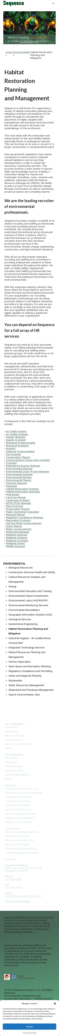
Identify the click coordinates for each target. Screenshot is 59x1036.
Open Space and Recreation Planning (30, 666)
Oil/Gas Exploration (20, 661)
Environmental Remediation (24, 610)
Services (10, 785)
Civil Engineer (13, 454)
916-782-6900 (13, 879)
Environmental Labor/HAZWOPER (28, 600)
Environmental (21, 52)
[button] (55, 1003)
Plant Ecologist (14, 506)
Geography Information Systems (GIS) (30, 614)
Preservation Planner (18, 509)
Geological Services (20, 619)
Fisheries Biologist (16, 483)
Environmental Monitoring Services (28, 605)
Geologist (11, 486)
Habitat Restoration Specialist (23, 491)
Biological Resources (21, 567)
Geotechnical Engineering (23, 624)
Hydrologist (12, 494)
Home (8, 52)
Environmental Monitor (19, 477)
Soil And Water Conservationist (23, 523)
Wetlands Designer (17, 537)
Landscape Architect (18, 500)
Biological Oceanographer (21, 442)
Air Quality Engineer (17, 434)
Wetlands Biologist (16, 534)
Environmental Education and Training (30, 591)
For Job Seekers (14, 723)
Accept (29, 1026)
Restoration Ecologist (18, 520)
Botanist (10, 448)
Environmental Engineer (19, 474)
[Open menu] (53, 3)
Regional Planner (15, 514)
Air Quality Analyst (16, 431)
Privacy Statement (29, 1033)
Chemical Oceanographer (20, 451)
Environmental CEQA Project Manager (27, 471)
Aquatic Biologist (15, 437)
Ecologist (11, 463)
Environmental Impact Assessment (28, 595)
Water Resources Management (26, 685)
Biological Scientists (17, 445)
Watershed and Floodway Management (31, 689)
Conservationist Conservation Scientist (28, 460)
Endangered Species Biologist (23, 465)
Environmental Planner (18, 480)
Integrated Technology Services (27, 647)
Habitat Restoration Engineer (22, 488)
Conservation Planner (18, 457)
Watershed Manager (17, 532)
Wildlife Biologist (15, 546)
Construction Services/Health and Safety (32, 572)
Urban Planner (14, 526)
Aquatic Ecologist (16, 440)
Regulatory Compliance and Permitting (30, 671)
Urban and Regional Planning (25, 675)
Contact (10, 859)
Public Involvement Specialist (22, 511)
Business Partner (15, 735)
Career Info (12, 828)
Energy (12, 586)
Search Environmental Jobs (24, 694)
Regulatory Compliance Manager (24, 517)
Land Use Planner (16, 497)
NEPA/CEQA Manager (18, 503)
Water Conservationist (18, 529)
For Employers (14, 754)
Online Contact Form (17, 901)
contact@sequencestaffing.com (23, 896)
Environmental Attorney (19, 468)
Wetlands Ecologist (17, 540)
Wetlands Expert (15, 543)
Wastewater (15, 680)
